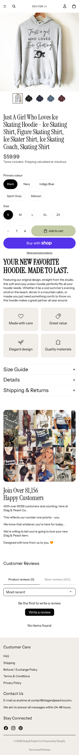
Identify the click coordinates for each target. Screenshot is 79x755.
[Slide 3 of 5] (39, 98)
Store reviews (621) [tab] (57, 579)
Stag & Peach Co (32, 741)
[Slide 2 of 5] (28, 98)
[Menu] (5, 6)
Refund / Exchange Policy (20, 669)
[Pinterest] (20, 727)
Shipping (9, 663)
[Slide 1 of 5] (17, 98)
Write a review (40, 612)
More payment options (39, 252)
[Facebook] (5, 727)
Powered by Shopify (54, 741)
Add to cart (56, 231)
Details (11, 380)
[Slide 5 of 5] (61, 98)
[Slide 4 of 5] (50, 98)
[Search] (14, 6)
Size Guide (15, 369)
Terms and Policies (39, 749)
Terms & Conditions (16, 676)
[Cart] (74, 6)
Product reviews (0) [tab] (21, 579)
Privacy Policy (12, 683)
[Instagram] (13, 727)
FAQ (6, 656)
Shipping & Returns (25, 390)
